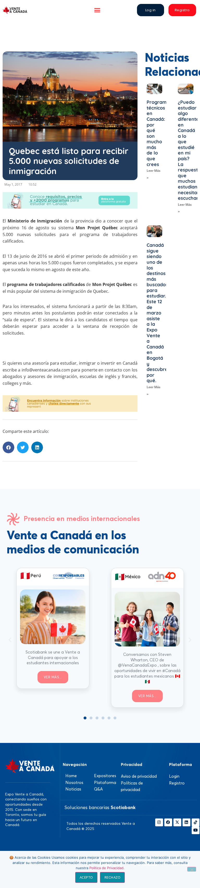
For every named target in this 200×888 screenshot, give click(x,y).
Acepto (86, 877)
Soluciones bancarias (100, 807)
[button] (97, 10)
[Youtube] (195, 830)
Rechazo (112, 877)
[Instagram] (159, 822)
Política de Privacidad (106, 868)
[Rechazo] (191, 869)
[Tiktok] (195, 822)
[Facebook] (168, 822)
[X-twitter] (177, 822)
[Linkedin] (186, 822)
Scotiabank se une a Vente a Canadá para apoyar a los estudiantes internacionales (53, 657)
